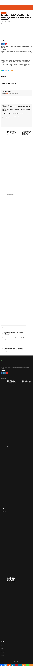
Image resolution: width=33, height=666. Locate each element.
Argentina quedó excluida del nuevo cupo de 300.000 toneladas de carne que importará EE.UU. (15, 121)
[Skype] (9, 70)
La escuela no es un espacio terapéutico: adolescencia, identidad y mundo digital (14, 338)
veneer (4, 86)
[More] (12, 70)
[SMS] (4, 70)
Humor (2, 648)
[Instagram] (7, 70)
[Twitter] (4, 44)
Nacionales (2, 654)
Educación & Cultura (4, 646)
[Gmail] (6, 70)
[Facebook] (2, 44)
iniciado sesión (8, 93)
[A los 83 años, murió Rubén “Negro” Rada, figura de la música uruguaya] (3, 225)
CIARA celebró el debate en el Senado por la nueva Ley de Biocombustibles (14, 125)
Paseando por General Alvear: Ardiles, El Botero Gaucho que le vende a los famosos (13, 333)
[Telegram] (10, 70)
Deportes (2, 645)
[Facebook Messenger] (3, 70)
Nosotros (15, 661)
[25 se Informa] (16, 6)
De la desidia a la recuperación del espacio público (10, 515)
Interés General (3, 651)
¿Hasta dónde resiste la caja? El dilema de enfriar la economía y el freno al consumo (26, 515)
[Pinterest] (6, 44)
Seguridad (2, 657)
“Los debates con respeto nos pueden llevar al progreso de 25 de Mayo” (14, 343)
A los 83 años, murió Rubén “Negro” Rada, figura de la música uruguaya (13, 113)
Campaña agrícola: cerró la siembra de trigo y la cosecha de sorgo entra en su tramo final (16, 106)
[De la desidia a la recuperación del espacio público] (3, 544)
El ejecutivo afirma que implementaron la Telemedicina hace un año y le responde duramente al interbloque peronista (15, 117)
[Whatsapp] (1, 70)
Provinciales (2, 655)
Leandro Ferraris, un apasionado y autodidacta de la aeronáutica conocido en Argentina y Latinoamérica (14, 328)
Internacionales (3, 649)
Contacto (18, 661)
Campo (2, 643)
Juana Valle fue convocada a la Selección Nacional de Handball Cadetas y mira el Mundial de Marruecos (13, 1)
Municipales (2, 652)
